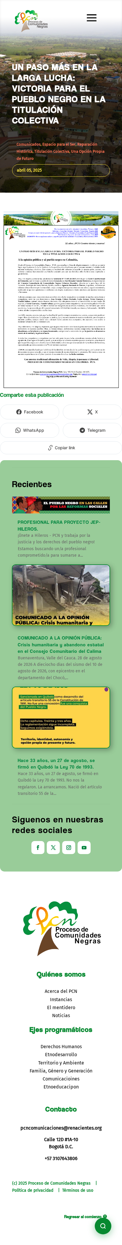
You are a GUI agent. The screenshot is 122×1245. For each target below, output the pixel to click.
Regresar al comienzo (83, 1216)
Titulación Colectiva (51, 151)
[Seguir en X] (53, 847)
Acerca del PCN (61, 991)
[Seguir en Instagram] (68, 847)
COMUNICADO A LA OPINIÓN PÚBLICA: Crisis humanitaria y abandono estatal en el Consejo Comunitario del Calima (61, 644)
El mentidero (61, 1007)
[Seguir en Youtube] (84, 847)
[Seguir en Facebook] (37, 847)
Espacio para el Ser (59, 144)
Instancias (61, 999)
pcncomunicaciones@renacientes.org (61, 1128)
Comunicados (29, 144)
